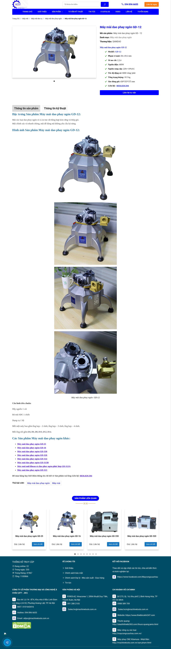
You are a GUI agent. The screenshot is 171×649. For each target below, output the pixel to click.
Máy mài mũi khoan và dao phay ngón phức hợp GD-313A (43, 466)
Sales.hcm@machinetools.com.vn (133, 609)
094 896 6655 (131, 4)
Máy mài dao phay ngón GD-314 (32, 459)
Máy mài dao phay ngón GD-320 (32, 455)
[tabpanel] (54, 52)
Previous (5, 530)
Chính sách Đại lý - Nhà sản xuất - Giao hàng (84, 578)
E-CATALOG (105, 12)
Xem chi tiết (38, 544)
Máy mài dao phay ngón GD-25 (29, 536)
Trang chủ (27, 12)
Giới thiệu (42, 12)
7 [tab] (93, 554)
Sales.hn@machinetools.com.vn (82, 609)
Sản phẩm (56, 12)
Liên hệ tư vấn (129, 92)
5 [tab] (87, 554)
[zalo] (5, 633)
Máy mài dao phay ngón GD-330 (32, 451)
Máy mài (25, 18)
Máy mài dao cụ (36, 18)
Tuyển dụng (143, 12)
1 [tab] (54, 81)
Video (117, 12)
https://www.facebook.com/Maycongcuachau (137, 577)
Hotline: (20, 612)
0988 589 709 (123, 603)
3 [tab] (81, 554)
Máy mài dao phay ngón (53, 18)
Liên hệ (129, 12)
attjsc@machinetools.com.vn (36, 618)
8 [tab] (96, 554)
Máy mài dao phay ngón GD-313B (33, 462)
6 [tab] (90, 554)
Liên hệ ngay (151, 4)
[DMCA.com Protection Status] (21, 625)
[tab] (26, 108)
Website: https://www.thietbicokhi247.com (136, 615)
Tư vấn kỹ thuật (75, 12)
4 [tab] (84, 554)
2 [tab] (78, 554)
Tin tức (92, 12)
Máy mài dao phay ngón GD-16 (31, 448)
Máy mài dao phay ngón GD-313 (32, 470)
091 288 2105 (73, 603)
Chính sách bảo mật (74, 573)
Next (165, 530)
